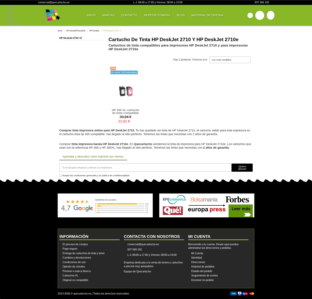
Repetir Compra (157, 15)
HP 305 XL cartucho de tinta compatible (125, 111)
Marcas (108, 15)
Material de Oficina (207, 15)
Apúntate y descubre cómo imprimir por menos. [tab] (93, 156)
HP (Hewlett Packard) (75, 31)
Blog (181, 15)
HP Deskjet (94, 31)
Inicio (91, 15)
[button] (250, 15)
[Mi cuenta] (259, 15)
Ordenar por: (200, 59)
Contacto (129, 15)
